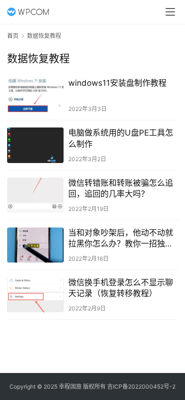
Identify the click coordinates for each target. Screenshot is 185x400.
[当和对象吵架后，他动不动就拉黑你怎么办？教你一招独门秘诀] (35, 245)
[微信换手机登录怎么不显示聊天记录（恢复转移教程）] (35, 294)
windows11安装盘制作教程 (117, 83)
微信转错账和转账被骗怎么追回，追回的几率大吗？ (120, 188)
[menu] (170, 11)
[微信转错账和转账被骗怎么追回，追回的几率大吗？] (35, 195)
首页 (12, 35)
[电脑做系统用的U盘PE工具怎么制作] (35, 145)
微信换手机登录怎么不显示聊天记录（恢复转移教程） (120, 288)
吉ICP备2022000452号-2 (141, 386)
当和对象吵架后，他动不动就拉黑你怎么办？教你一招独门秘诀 (120, 238)
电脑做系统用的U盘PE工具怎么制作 (120, 138)
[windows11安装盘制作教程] (35, 95)
